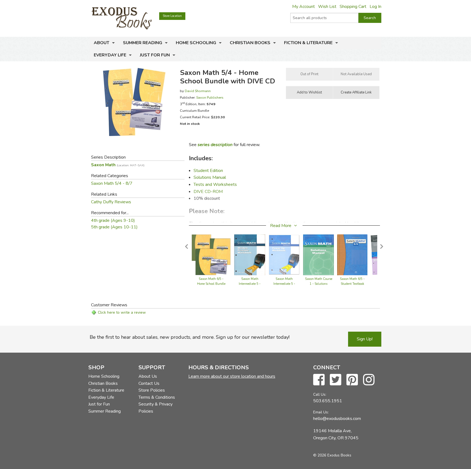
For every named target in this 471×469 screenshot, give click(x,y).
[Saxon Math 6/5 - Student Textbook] (352, 254)
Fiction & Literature (308, 43)
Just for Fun (155, 55)
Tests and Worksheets (215, 184)
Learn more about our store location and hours (231, 376)
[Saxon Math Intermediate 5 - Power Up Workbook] (284, 254)
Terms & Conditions (156, 397)
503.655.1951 (327, 401)
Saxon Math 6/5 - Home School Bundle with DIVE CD (211, 284)
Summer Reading (142, 43)
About (101, 43)
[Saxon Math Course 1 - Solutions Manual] (318, 254)
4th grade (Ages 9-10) (113, 220)
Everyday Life (110, 55)
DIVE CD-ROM (208, 192)
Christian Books (250, 43)
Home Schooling (196, 43)
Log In (375, 7)
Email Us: (321, 412)
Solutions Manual (210, 177)
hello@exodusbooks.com (337, 419)
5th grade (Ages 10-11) (114, 227)
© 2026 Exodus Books (332, 455)
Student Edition (208, 171)
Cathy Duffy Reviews (111, 202)
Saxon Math (117, 165)
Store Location (172, 16)
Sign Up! (365, 339)
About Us (147, 376)
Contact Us (148, 383)
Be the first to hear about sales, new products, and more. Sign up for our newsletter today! (189, 337)
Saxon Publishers (210, 97)
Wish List (327, 7)
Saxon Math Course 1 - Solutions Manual (318, 284)
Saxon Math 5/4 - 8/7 (111, 183)
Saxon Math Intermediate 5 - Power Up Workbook (284, 284)
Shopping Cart (353, 7)
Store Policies (151, 390)
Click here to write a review (122, 312)
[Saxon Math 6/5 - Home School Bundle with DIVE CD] (211, 254)
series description (215, 145)
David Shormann (198, 91)
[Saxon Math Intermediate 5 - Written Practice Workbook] (249, 254)
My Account (303, 7)
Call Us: (319, 394)
